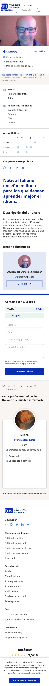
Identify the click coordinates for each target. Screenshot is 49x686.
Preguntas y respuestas (16, 637)
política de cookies (34, 673)
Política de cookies (14, 538)
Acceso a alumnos (13, 586)
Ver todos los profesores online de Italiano (24, 493)
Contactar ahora (24, 371)
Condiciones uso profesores (18, 548)
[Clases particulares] (10, 9)
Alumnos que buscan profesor (20, 619)
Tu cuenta (39, 9)
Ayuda (8, 571)
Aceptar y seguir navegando (24, 680)
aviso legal (21, 363)
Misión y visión (12, 591)
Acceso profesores (14, 581)
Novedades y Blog (13, 632)
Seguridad (10, 558)
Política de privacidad (15, 543)
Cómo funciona (12, 576)
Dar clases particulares (16, 614)
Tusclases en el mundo (16, 596)
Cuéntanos (11, 389)
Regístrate (26, 10)
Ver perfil (23, 283)
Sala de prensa (12, 601)
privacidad (32, 363)
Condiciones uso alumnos (17, 553)
